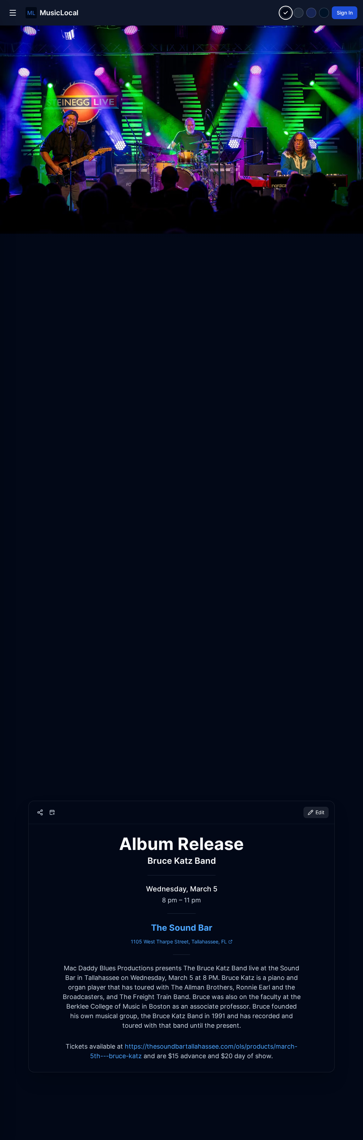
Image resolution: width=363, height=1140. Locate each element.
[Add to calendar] (52, 812)
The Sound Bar (181, 928)
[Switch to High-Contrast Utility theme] (324, 13)
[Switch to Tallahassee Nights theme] (311, 13)
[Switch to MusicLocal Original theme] (285, 12)
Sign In (345, 13)
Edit (319, 812)
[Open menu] (13, 13)
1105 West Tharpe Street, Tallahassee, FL (179, 941)
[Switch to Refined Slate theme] (298, 13)
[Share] (40, 812)
